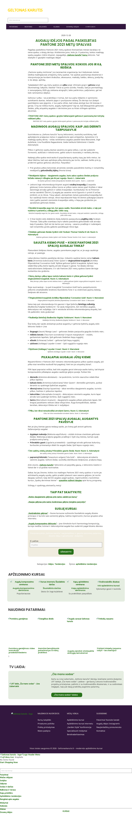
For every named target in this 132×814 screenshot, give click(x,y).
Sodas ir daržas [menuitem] (6, 786)
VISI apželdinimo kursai (108, 585)
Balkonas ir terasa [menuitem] (8, 790)
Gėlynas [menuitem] (3, 783)
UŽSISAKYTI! (66, 551)
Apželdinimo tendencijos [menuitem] (10, 796)
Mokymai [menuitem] (4, 803)
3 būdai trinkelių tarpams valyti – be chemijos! (109, 649)
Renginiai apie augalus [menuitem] (9, 799)
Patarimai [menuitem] (4, 774)
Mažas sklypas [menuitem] (6, 777)
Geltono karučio (46, 465)
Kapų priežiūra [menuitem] (6, 793)
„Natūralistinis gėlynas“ (38, 513)
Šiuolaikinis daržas (52, 588)
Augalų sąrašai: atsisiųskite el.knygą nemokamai (80, 652)
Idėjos (51, 564)
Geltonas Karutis (25, 10)
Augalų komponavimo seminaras (23, 589)
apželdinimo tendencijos (86, 564)
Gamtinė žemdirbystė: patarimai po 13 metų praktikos (48, 650)
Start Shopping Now (9, 762)
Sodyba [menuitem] (3, 780)
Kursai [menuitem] (66, 811)
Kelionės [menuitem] (3, 806)
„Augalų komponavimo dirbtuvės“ (42, 523)
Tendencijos (60, 564)
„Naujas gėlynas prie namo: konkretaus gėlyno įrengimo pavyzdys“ (57, 502)
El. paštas (34, 541)
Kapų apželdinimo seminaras (80, 589)
